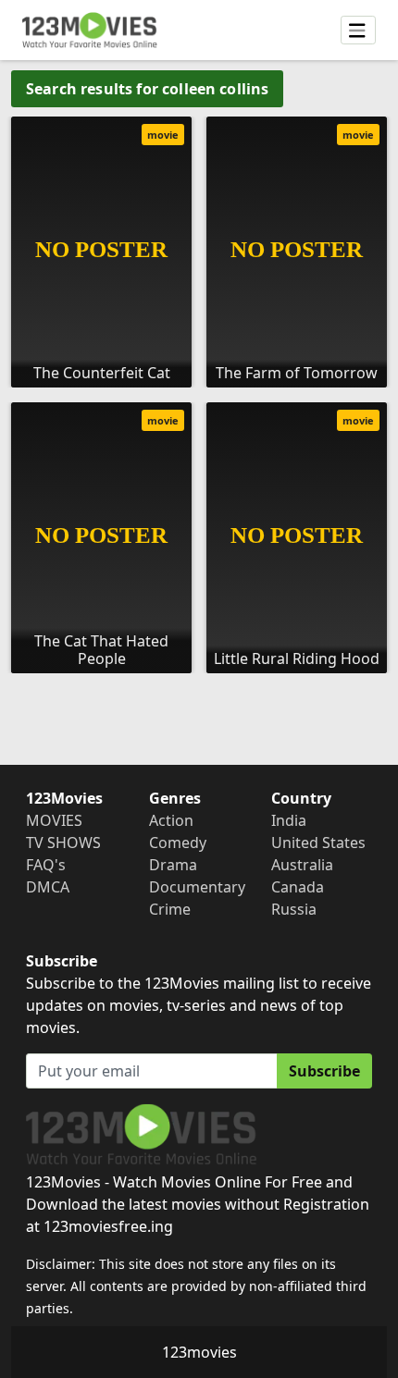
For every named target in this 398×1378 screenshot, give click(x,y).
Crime (170, 909)
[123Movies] (89, 30)
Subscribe (324, 1071)
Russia (294, 909)
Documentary (197, 887)
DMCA (47, 887)
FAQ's (46, 865)
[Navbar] (358, 30)
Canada (297, 887)
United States (318, 842)
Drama (173, 865)
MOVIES (54, 820)
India (288, 820)
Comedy (177, 842)
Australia (302, 865)
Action (171, 820)
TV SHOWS (63, 842)
